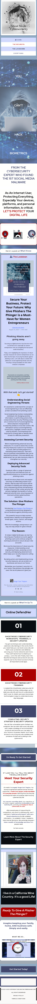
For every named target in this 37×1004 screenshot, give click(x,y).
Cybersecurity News (18, 327)
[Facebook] (15, 589)
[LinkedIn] (18, 589)
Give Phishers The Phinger (22, 508)
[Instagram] (21, 589)
